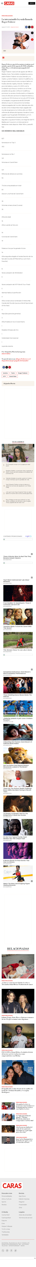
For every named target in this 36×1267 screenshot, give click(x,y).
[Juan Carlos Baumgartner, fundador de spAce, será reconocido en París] (8, 1140)
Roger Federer (22, 373)
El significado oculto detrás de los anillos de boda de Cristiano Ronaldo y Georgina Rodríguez (17, 1090)
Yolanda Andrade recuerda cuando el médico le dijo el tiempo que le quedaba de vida (19, 479)
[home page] (9, 3)
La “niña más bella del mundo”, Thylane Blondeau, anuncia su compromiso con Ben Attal (24, 1118)
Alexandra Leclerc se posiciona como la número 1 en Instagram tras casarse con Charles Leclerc (25, 1106)
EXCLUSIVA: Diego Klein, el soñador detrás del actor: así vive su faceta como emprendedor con (17, 1054)
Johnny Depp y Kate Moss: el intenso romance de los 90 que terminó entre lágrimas (18, 1018)
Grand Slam (12, 376)
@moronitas (6, 354)
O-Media (5, 1212)
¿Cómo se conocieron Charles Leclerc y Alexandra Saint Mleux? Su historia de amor (17, 984)
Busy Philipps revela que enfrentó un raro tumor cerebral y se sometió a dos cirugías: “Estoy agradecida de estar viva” (18, 501)
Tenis (13, 373)
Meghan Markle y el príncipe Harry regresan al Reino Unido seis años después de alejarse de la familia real (19, 472)
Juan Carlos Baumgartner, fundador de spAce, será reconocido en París (24, 1140)
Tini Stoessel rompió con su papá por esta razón (18, 465)
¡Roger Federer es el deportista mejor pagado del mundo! (16, 360)
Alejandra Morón (15, 27)
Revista (32, 3)
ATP (4, 376)
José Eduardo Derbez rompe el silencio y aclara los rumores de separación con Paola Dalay (18, 486)
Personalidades (7, 15)
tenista (5, 373)
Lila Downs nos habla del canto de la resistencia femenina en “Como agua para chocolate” (24, 1129)
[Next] (32, 39)
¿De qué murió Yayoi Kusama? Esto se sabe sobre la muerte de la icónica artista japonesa (19, 492)
